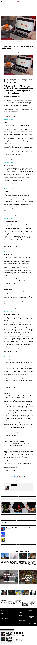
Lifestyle (20, 618)
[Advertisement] (18, 9)
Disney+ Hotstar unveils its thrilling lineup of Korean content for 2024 (33, 598)
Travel (20, 622)
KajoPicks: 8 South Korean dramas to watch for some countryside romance (32, 563)
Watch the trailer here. (8, 119)
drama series (13, 480)
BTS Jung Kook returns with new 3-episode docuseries (9, 634)
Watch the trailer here (8, 473)
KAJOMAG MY (21, 617)
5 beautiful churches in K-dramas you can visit (5, 562)
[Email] (25, 477)
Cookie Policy (16, 642)
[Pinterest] (20, 477)
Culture (20, 612)
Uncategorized (21, 623)
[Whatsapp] (22, 477)
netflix (24, 480)
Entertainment (3, 44)
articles (21, 296)
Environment (21, 615)
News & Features (22, 620)
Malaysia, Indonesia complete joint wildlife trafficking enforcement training (20, 538)
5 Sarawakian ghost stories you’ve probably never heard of (14, 563)
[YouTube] (5, 522)
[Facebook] (12, 477)
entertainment (19, 480)
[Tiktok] (7, 522)
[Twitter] (17, 477)
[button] (35, 499)
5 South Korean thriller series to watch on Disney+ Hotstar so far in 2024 (9, 639)
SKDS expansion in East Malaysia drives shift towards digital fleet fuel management (19, 533)
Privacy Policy (21, 642)
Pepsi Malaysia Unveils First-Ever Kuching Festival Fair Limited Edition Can (20, 527)
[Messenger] (15, 477)
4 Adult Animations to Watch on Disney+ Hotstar (18, 597)
